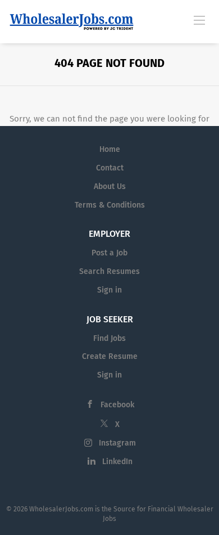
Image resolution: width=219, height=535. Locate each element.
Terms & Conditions (110, 205)
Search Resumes (109, 271)
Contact (110, 168)
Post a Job (109, 253)
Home (109, 149)
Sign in (109, 290)
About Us (110, 186)
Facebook (117, 405)
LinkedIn (117, 461)
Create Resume (110, 356)
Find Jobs (109, 338)
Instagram (117, 443)
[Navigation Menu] (199, 19)
